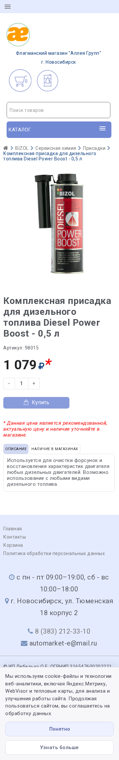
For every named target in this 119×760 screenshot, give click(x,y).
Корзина (13, 545)
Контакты (14, 537)
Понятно (59, 729)
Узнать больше (59, 747)
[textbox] (58, 110)
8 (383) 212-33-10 (63, 631)
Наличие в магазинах (54, 449)
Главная (12, 528)
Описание (15, 449)
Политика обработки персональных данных (54, 553)
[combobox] (58, 110)
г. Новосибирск (58, 57)
